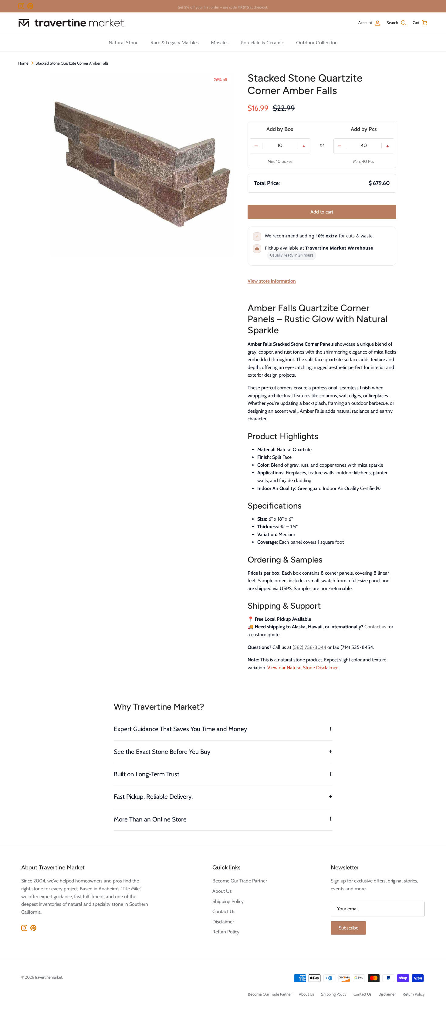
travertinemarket (48, 977)
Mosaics (219, 42)
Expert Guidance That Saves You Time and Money (180, 729)
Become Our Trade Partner (239, 881)
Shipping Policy (228, 901)
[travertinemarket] (71, 22)
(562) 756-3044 (309, 647)
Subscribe (348, 928)
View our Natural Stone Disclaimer (302, 667)
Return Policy (225, 932)
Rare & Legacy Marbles (174, 42)
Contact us (375, 627)
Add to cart (321, 212)
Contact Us (223, 911)
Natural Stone (123, 42)
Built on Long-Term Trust (146, 774)
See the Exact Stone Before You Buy (162, 751)
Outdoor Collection (317, 42)
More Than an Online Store (150, 819)
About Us (222, 891)
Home (23, 63)
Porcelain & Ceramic (262, 42)
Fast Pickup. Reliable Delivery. (153, 796)
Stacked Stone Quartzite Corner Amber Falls (71, 63)
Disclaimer (223, 922)
